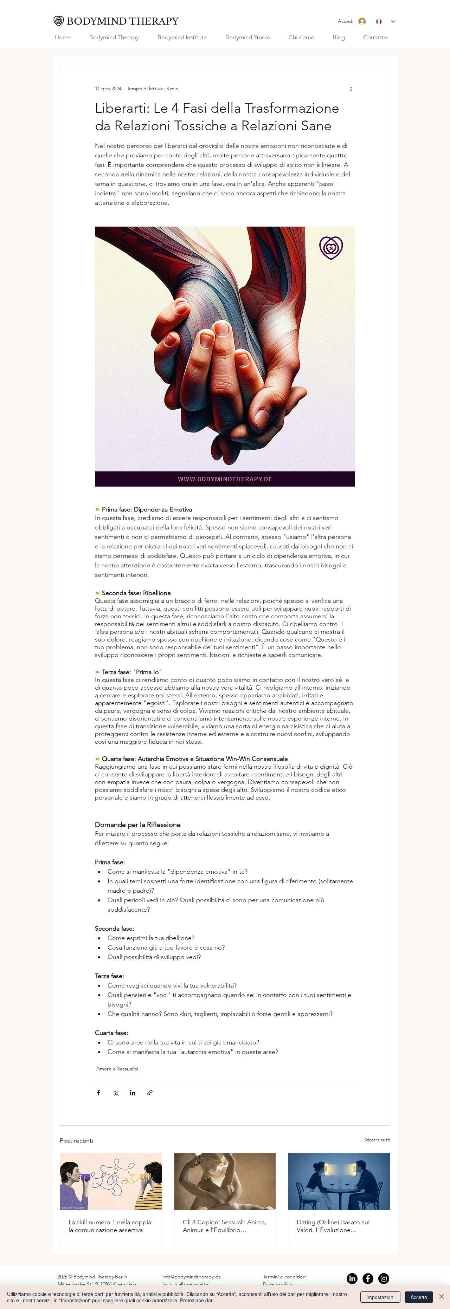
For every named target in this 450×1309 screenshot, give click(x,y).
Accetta (419, 1297)
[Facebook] (367, 1278)
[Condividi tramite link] (150, 1092)
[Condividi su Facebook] (98, 1092)
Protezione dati (196, 1300)
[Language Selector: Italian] (385, 21)
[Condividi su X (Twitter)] (115, 1092)
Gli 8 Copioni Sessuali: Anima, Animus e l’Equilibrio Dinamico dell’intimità (224, 1226)
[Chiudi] (441, 1297)
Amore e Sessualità (117, 1069)
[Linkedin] (352, 1278)
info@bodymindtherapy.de (191, 1277)
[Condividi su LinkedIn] (132, 1092)
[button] (305, 37)
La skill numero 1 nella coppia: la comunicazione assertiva (111, 1226)
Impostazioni (380, 1297)
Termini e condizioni (285, 1277)
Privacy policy (277, 1284)
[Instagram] (383, 1278)
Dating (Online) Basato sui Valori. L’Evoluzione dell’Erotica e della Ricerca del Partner (334, 1226)
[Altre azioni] (351, 88)
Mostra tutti (377, 1140)
